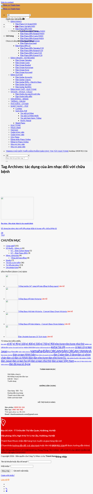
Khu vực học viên (18, 144)
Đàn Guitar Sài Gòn (23, 84)
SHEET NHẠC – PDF (19, 106)
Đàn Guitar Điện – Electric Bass (28, 82)
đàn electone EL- (57, 357)
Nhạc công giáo (12, 255)
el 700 (43, 343)
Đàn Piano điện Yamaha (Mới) (32, 31)
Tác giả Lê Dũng (27, 113)
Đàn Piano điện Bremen (30, 41)
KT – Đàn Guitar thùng (20, 250)
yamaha (36, 351)
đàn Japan (6, 360)
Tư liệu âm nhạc (12, 265)
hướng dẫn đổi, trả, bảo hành (26, 445)
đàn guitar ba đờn (73, 358)
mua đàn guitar (70, 347)
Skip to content (7, 2)
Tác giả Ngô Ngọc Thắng (30, 118)
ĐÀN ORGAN (52, 351)
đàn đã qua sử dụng (19, 363)
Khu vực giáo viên (18, 146)
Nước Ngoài (25, 120)
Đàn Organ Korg (22, 70)
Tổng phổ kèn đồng (19, 258)
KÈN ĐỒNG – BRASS (19, 99)
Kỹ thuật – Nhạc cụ (14, 248)
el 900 (51, 343)
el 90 (15, 343)
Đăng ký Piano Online (20, 142)
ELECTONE (16, 125)
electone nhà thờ (75, 343)
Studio (8, 260)
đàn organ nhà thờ (41, 360)
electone (60, 343)
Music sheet (16, 127)
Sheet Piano (20, 123)
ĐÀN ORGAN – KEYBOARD (23, 58)
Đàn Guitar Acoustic (24, 77)
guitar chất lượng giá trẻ (43, 347)
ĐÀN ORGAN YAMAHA (76, 351)
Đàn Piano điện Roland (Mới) (32, 33)
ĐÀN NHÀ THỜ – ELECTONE (23, 89)
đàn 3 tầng (71, 354)
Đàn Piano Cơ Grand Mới (26, 24)
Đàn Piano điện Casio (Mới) (31, 36)
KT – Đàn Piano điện (19, 253)
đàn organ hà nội (21, 360)
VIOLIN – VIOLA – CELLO (21, 91)
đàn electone (40, 357)
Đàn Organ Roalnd (23, 65)
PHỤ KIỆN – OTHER (19, 103)
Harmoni (14, 130)
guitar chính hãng (29, 347)
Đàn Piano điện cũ (23, 45)
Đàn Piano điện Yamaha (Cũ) (32, 48)
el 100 (22, 343)
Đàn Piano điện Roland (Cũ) (31, 50)
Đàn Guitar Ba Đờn (23, 87)
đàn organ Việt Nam (63, 360)
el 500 (36, 343)
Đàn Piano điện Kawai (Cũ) (31, 55)
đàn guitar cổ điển (85, 358)
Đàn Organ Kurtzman (24, 67)
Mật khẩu (5, 466)
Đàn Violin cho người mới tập (28, 94)
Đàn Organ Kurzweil (24, 72)
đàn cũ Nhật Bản (23, 357)
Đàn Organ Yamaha (23, 60)
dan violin (4, 344)
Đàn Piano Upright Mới (25, 26)
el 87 (9, 343)
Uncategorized (12, 267)
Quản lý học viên (17, 132)
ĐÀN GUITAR (17, 75)
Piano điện (14, 352)
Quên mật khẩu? (8, 475)
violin (20, 351)
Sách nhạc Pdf (21, 111)
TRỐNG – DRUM (18, 101)
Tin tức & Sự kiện (13, 262)
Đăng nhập (5, 471)
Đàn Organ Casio (23, 62)
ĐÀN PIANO (16, 21)
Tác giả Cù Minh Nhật (29, 115)
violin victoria (26, 351)
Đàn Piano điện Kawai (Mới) (32, 38)
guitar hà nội (58, 347)
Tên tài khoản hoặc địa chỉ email (14, 461)
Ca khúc (19, 108)
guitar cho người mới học (16, 347)
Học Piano (15, 137)
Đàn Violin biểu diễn (24, 96)
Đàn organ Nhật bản (24, 354)
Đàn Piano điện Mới (24, 28)
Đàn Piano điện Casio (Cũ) (31, 53)
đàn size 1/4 (77, 361)
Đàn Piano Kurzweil (28, 43)
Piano (9, 351)
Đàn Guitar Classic (23, 79)
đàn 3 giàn (59, 354)
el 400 (29, 343)
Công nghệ (10, 246)
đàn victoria (85, 361)
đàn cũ (10, 357)
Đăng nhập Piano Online (21, 139)
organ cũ (80, 346)
